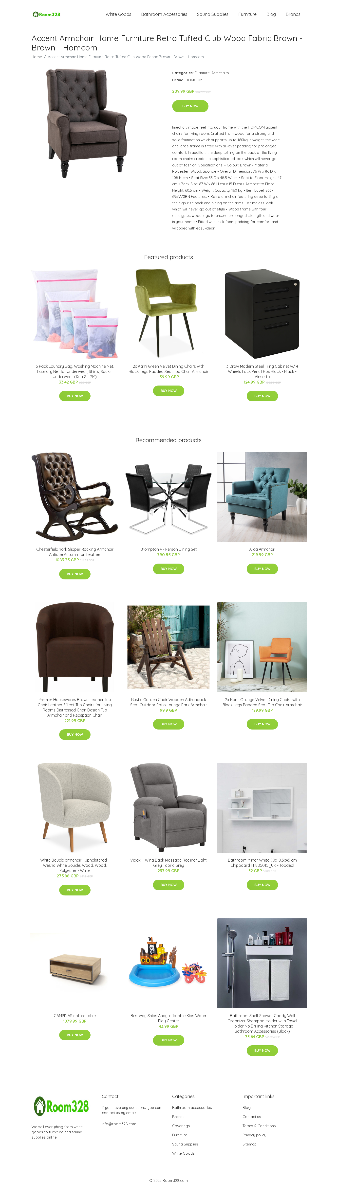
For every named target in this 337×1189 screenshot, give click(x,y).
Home (37, 56)
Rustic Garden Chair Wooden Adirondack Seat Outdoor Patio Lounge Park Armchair (168, 702)
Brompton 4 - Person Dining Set (168, 549)
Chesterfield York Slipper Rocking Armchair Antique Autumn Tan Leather (74, 552)
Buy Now (190, 106)
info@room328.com (119, 1123)
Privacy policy (254, 1135)
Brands (293, 14)
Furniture (247, 14)
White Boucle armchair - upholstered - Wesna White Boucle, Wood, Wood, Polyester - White (74, 865)
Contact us (252, 1116)
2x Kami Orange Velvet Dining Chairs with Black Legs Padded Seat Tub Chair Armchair (262, 702)
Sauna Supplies (212, 14)
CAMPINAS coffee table (75, 1015)
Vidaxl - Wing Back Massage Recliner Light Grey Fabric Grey (168, 863)
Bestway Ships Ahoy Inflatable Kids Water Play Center (168, 1018)
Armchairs (220, 72)
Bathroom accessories (192, 1107)
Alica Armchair (262, 549)
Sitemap (250, 1144)
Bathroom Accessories (164, 14)
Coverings (181, 1125)
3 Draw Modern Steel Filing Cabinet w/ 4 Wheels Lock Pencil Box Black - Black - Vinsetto (262, 371)
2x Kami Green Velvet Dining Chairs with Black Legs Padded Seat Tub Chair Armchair (168, 369)
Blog (271, 14)
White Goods (118, 14)
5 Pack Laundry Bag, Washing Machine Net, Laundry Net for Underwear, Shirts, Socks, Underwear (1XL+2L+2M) (75, 371)
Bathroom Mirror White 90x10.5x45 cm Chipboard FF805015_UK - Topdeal (262, 863)
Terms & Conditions (259, 1125)
